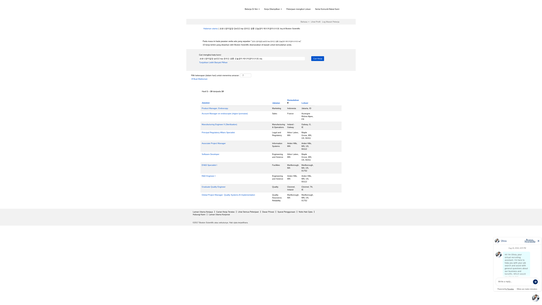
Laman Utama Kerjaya (203, 212)
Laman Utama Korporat (219, 214)
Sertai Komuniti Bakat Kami (327, 9)
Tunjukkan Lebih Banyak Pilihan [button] (213, 62)
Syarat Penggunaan (286, 212)
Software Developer (210, 154)
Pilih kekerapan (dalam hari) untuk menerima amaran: (215, 75)
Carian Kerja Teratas (225, 212)
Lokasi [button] (305, 103)
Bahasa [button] (304, 22)
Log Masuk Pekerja (330, 22)
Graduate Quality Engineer (214, 187)
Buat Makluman (200, 79)
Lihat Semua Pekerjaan (248, 212)
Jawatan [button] (206, 103)
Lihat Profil (315, 22)
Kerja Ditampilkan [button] (272, 9)
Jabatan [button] (276, 103)
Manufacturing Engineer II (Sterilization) (219, 124)
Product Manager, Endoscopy (215, 108)
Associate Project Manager (214, 143)
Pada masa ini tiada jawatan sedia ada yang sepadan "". (252, 41)
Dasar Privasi (268, 212)
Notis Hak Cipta (305, 212)
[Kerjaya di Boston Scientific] (220, 10)
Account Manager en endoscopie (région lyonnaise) (225, 113)
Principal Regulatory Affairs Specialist (218, 132)
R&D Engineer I (209, 176)
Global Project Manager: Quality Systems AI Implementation (228, 195)
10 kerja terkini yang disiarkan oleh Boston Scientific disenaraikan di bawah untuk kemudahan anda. (247, 45)
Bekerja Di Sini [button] (251, 9)
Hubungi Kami (199, 214)
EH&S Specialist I (209, 165)
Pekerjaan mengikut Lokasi (298, 9)
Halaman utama (210, 28)
